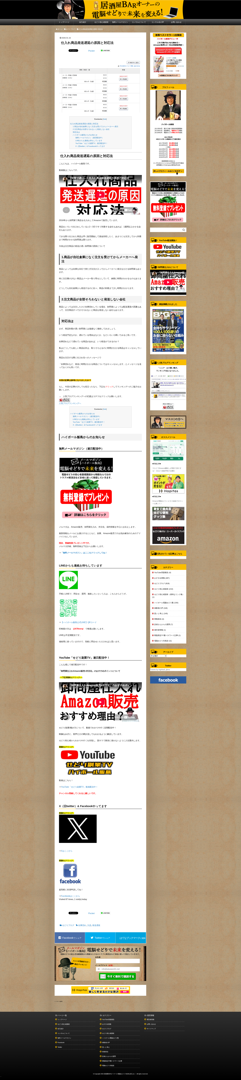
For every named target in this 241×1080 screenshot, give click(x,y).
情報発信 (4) (159, 619)
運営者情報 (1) (160, 630)
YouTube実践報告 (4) (162, 572)
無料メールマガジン (120, 22)
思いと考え (106, 1047)
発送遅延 (96, 925)
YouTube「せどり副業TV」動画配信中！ (79, 787)
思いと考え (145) (161, 613)
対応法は (76, 132)
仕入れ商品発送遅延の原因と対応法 (84, 124)
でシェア (71, 937)
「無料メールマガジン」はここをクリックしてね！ (84, 553)
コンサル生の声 (158, 22)
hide (104, 119)
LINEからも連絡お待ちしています (88, 141)
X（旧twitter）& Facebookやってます (90, 146)
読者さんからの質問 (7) (163, 624)
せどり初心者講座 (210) (163, 589)
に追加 (132, 938)
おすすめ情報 (106, 1024)
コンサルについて (139, 22)
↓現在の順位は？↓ (168, 404)
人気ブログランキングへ (70, 403)
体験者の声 (106, 1042)
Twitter (60, 1047)
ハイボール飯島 (59, 1001)
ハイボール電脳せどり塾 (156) (166, 603)
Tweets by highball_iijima (160, 670)
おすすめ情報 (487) (162, 578)
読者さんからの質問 (109, 1056)
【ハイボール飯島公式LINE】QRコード (79, 622)
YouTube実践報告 (108, 1019)
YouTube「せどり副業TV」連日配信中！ (91, 143)
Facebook (61, 1042)
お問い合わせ (176, 22)
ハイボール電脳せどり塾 (110, 1038)
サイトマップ (151, 1029)
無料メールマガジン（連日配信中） (89, 138)
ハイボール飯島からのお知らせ (85, 135)
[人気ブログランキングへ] (64, 400)
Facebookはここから (70, 896)
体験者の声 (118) (161, 608)
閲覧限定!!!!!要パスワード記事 (112, 1061)
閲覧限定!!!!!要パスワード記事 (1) (167, 635)
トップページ (64, 22)
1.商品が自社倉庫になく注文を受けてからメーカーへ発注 (95, 126)
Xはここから (66, 851)
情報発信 (105, 1052)
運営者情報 (150, 1019)
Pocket (91, 51)
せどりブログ (68, 925)
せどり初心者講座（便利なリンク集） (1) (168, 595)
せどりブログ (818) (162, 583)
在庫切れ (82, 925)
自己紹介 (82, 22)
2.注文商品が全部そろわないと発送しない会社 (91, 129)
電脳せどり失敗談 (108, 1065)
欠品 (89, 925)
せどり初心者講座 (101, 22)
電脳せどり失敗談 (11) (163, 641)
